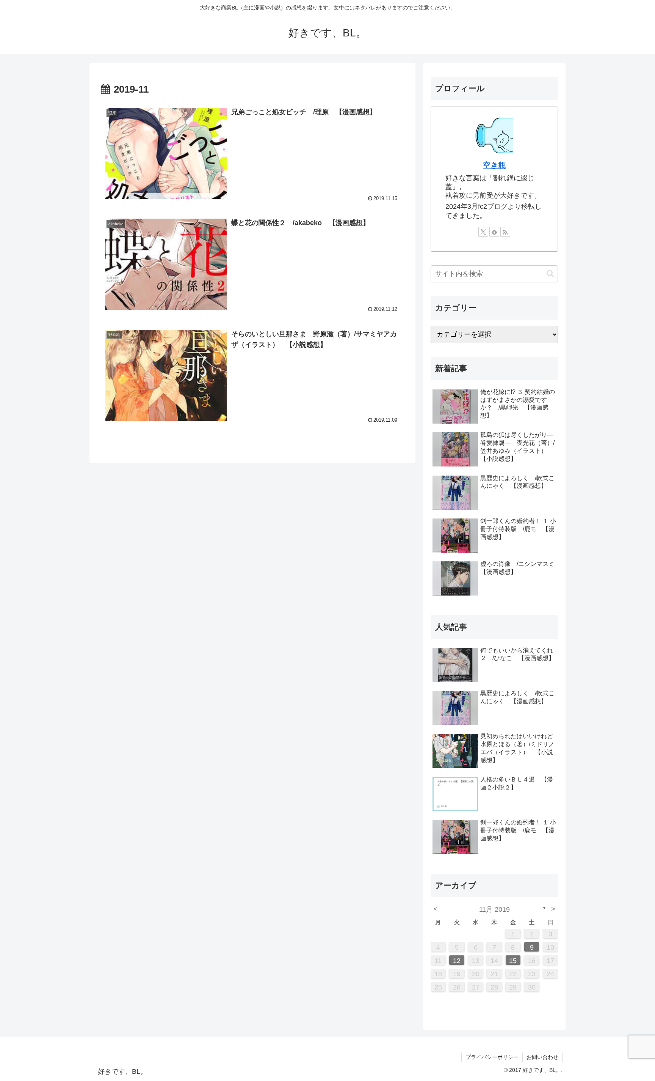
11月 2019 (494, 909)
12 (457, 960)
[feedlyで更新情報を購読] (494, 232)
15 (513, 960)
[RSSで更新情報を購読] (505, 232)
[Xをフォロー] (483, 232)
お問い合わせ (542, 1057)
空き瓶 (494, 165)
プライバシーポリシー (492, 1057)
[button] (550, 273)
